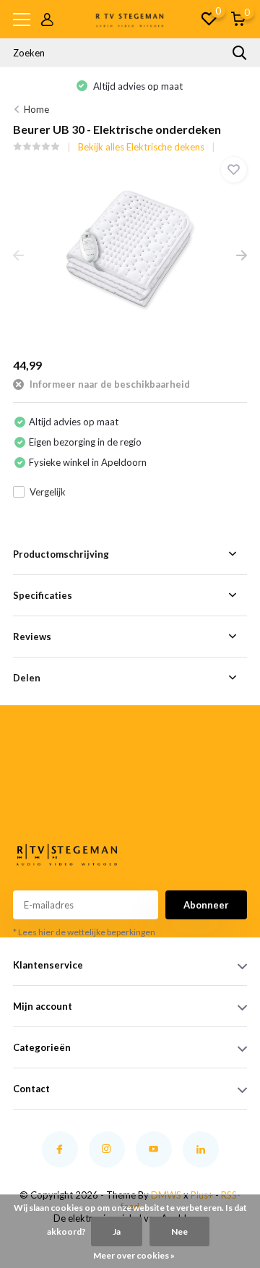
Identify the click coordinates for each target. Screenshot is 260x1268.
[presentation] (18, 256)
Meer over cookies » (134, 1255)
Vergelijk (48, 492)
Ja (117, 1231)
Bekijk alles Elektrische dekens (141, 147)
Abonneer (206, 905)
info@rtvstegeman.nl (37, 805)
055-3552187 (33, 787)
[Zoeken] (240, 53)
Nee (179, 1231)
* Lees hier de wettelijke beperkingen (84, 932)
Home (36, 109)
